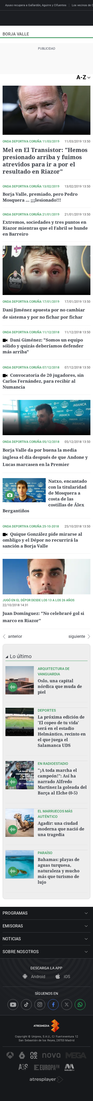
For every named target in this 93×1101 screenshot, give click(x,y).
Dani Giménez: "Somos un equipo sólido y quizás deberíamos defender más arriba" (43, 346)
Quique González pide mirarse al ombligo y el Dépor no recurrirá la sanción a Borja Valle (42, 540)
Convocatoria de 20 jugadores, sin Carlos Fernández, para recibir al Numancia (43, 381)
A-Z (81, 77)
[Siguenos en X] (66, 1004)
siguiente (76, 636)
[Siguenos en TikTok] (26, 1004)
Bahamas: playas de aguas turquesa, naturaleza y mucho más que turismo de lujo (59, 871)
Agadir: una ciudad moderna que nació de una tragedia (61, 828)
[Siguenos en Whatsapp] (80, 1004)
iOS (66, 976)
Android (37, 976)
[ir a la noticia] (19, 680)
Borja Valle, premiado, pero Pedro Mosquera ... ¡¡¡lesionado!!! (40, 197)
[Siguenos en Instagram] (39, 1004)
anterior (15, 636)
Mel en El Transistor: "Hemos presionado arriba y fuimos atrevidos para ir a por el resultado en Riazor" (45, 160)
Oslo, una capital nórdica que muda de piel (60, 686)
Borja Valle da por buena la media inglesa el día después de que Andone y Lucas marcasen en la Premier (45, 457)
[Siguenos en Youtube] (12, 1004)
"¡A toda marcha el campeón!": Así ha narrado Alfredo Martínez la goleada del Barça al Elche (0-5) (62, 781)
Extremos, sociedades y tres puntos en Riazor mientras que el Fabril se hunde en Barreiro (45, 228)
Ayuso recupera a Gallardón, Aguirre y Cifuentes (35, 5)
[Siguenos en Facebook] (53, 1004)
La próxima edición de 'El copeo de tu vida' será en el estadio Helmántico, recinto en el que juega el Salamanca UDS (62, 731)
